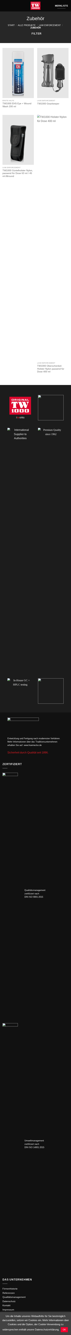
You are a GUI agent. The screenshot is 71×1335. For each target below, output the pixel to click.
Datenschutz (9, 1301)
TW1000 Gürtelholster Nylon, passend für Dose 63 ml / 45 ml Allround (17, 173)
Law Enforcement (50, 25)
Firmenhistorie (10, 1289)
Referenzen (8, 1293)
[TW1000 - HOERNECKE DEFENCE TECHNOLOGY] (35, 5)
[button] (4, 6)
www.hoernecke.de (33, 745)
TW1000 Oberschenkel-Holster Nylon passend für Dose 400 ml (50, 369)
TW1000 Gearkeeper (48, 103)
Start (11, 25)
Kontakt (6, 1305)
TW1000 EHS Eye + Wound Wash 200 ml (16, 105)
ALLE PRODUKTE (27, 25)
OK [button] (64, 1329)
